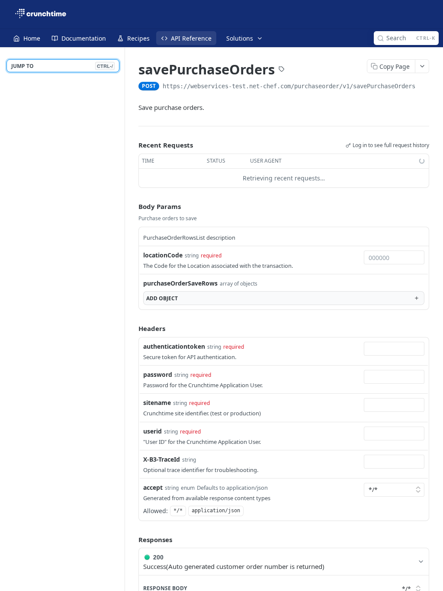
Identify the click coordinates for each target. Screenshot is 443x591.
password (157, 374)
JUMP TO (62, 66)
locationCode (163, 255)
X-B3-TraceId (161, 459)
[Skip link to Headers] (132, 328)
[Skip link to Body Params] (132, 206)
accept (153, 487)
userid (152, 431)
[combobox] (394, 257)
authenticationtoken (174, 346)
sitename (157, 402)
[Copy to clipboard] (424, 87)
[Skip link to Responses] (132, 539)
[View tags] (281, 70)
